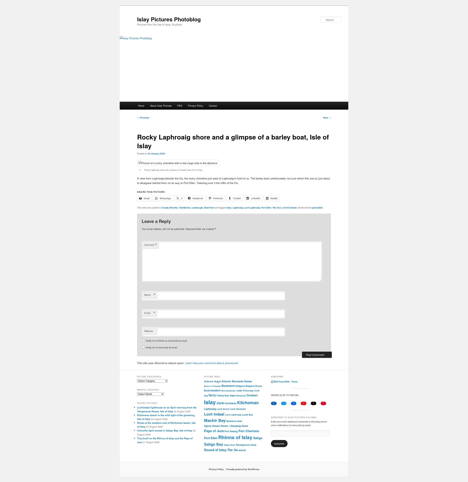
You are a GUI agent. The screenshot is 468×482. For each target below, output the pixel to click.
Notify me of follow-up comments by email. (167, 340)
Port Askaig (231, 431)
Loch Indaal (214, 414)
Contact (213, 105)
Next (327, 117)
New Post (209, 207)
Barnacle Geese (242, 381)
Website (148, 331)
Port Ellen (266, 207)
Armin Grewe (290, 207)
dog (206, 395)
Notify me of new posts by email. (162, 347)
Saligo (257, 438)
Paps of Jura (214, 430)
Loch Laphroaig (252, 207)
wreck (242, 450)
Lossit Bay (247, 414)
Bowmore (228, 386)
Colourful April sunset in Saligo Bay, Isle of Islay (164, 430)
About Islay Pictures (161, 105)
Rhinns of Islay (235, 437)
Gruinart (252, 395)
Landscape (197, 207)
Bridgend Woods (254, 386)
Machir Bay (215, 420)
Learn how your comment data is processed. (211, 363)
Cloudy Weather (170, 207)
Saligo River (229, 444)
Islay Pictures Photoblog (169, 19)
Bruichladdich (212, 390)
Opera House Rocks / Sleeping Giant (226, 426)
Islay (229, 207)
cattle (239, 390)
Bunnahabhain (228, 390)
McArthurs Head (234, 421)
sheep (253, 444)
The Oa (276, 207)
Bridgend (240, 386)
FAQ (179, 105)
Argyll (217, 381)
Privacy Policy (195, 105)
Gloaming (241, 395)
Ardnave (208, 381)
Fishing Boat (223, 395)
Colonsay (248, 390)
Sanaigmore (243, 444)
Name (149, 295)
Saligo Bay (213, 444)
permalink (317, 207)
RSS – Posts (291, 381)
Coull (256, 390)
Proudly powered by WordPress (243, 469)
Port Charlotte (248, 431)
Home (141, 105)
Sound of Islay (215, 449)
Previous (143, 117)
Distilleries (184, 207)
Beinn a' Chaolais (212, 386)
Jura (220, 402)
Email (149, 313)
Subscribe (279, 443)
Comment (150, 245)
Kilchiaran (230, 403)
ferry (212, 395)
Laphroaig (238, 207)
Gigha (233, 395)
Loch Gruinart (238, 409)
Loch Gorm (223, 409)
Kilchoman (248, 402)
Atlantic (226, 381)
